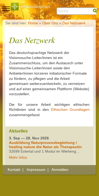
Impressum (36, 169)
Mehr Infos (18, 157)
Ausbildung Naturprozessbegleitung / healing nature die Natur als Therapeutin (45, 144)
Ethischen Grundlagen (70, 109)
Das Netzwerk (74, 23)
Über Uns (50, 23)
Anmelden (59, 169)
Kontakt (14, 169)
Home (33, 23)
